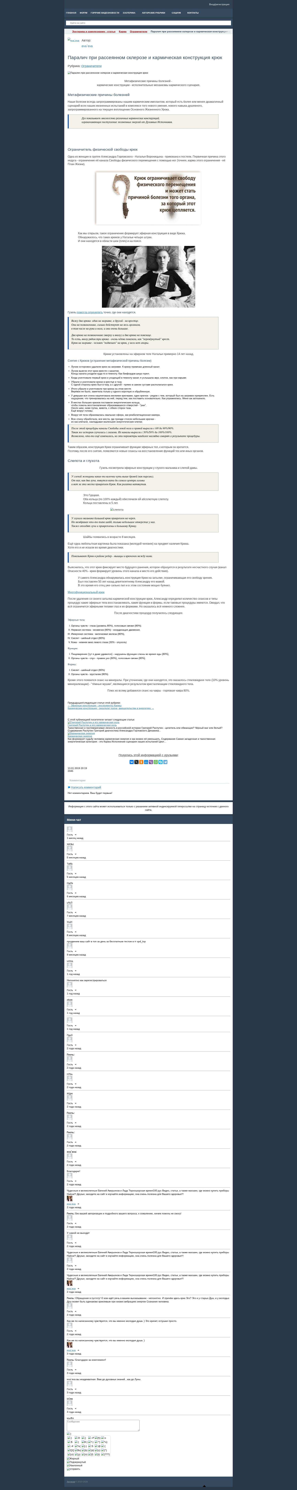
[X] (136, 762)
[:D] (77, 1438)
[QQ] (71, 1450)
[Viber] (151, 762)
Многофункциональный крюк (86, 592)
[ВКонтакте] (132, 762)
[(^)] (104, 1450)
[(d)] (91, 1450)
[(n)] (84, 1454)
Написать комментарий (86, 787)
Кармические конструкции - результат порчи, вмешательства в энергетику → (111, 708)
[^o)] (104, 1442)
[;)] (84, 1438)
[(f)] (90, 1454)
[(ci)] (71, 1454)
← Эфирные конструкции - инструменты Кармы (95, 705)
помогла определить (90, 312)
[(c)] (97, 1450)
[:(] (103, 1446)
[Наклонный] (74, 1465)
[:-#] (70, 1446)
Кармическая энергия (80, 736)
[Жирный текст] (73, 1458)
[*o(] (78, 1446)
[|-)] (84, 1446)
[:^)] (97, 1442)
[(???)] (105, 1454)
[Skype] (160, 762)
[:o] (103, 1438)
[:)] (70, 1438)
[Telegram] (165, 762)
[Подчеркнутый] (76, 1462)
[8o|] (78, 1450)
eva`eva (87, 46)
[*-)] (91, 1442)
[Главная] (67, 31)
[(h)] (98, 1438)
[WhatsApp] (156, 762)
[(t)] (97, 1454)
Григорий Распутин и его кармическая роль (92, 725)
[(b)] (84, 1450)
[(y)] (77, 1454)
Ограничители (91, 66)
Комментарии (77, 780)
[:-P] (91, 1438)
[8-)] (84, 1442)
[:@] (98, 1446)
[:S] (90, 1446)
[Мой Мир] (146, 762)
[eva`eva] (73, 40)
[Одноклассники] (141, 762)
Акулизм (71, 1482)
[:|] (77, 1442)
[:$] (70, 1442)
